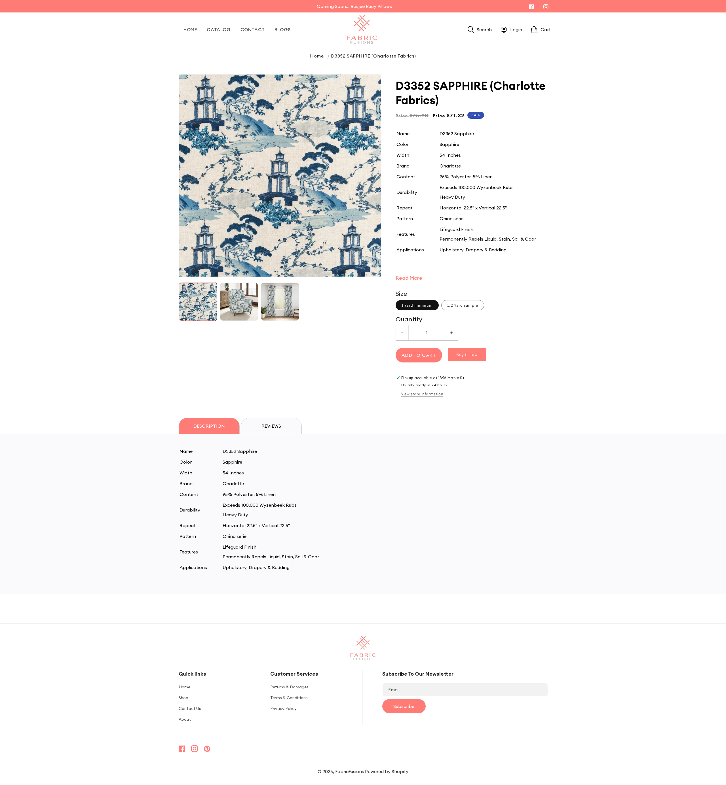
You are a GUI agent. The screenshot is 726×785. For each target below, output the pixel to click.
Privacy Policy (283, 708)
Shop (183, 697)
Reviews (271, 426)
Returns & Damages (289, 686)
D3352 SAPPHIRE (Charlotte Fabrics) (373, 56)
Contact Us (190, 708)
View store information (422, 393)
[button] (480, 29)
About (185, 719)
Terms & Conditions (289, 697)
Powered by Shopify (386, 771)
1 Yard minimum (417, 305)
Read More (409, 278)
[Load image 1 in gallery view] (198, 302)
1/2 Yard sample (462, 305)
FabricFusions (349, 771)
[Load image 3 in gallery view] (280, 302)
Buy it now (467, 354)
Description (209, 426)
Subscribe (403, 706)
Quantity (409, 319)
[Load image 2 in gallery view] (239, 302)
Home (317, 56)
